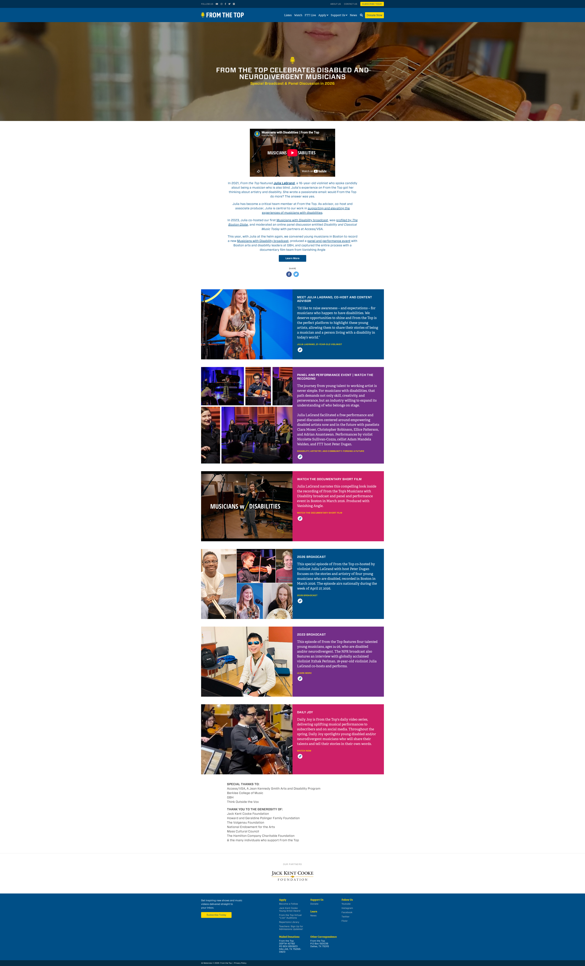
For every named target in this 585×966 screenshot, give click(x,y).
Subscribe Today (372, 4)
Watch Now (304, 751)
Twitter (345, 916)
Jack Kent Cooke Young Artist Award (289, 909)
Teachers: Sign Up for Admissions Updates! (291, 928)
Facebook (347, 912)
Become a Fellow (288, 903)
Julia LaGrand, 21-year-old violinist (319, 344)
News (353, 15)
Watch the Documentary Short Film (319, 513)
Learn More (292, 258)
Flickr (345, 921)
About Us (335, 4)
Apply (322, 15)
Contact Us (350, 4)
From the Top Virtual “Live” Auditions (290, 916)
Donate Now (374, 15)
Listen (288, 15)
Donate (314, 903)
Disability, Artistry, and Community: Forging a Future (330, 451)
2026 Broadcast (307, 595)
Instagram (347, 908)
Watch (298, 15)
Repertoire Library (289, 922)
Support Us (338, 15)
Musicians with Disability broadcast (302, 220)
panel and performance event (328, 241)
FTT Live (310, 15)
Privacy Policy (240, 963)
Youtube (346, 903)
